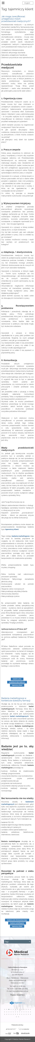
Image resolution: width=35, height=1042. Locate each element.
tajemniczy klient (17, 685)
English (27, 3)
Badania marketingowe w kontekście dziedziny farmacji (15, 699)
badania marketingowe (17, 923)
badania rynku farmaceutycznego (17, 920)
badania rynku (17, 679)
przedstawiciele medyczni (17, 682)
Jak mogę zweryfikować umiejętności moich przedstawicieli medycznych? (16, 19)
